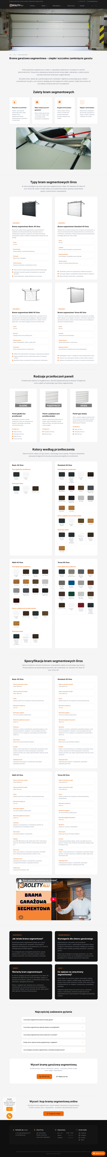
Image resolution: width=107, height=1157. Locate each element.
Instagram (83, 1135)
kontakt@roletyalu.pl (93, 1)
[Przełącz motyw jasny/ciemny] (96, 5)
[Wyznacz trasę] (92, 5)
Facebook (83, 1133)
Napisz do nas (63, 1076)
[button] (9, 1116)
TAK (9, 1109)
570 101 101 (82, 1)
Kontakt (82, 6)
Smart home (71, 6)
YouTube (83, 1137)
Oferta (43, 6)
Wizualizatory (56, 6)
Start (10, 54)
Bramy (14, 54)
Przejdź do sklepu (54, 1113)
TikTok (82, 1140)
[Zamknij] (16, 1097)
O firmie (32, 6)
